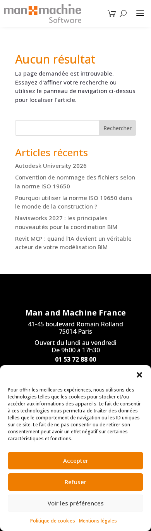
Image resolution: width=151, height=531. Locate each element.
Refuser (75, 482)
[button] (139, 375)
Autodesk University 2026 (51, 165)
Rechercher (117, 128)
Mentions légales (98, 520)
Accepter (75, 460)
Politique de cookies (52, 520)
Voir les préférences (76, 503)
